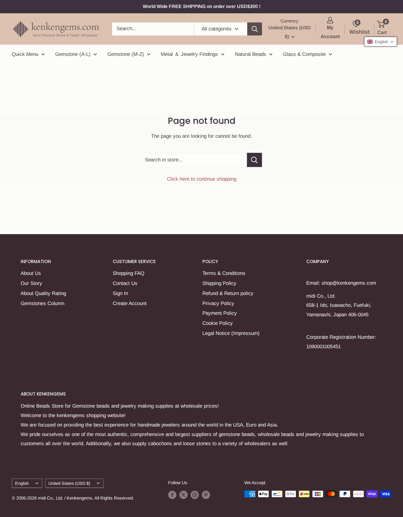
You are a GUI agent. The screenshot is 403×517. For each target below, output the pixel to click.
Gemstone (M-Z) (125, 54)
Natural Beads (250, 54)
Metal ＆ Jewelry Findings (189, 54)
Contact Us (125, 283)
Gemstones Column (42, 303)
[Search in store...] (254, 160)
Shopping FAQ (128, 273)
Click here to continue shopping (201, 179)
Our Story (31, 283)
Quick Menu (25, 54)
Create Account (130, 303)
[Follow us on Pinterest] (206, 494)
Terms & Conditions (223, 273)
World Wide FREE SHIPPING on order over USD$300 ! (202, 6)
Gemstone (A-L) (73, 54)
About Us (31, 273)
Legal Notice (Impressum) (231, 333)
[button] (380, 41)
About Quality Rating (43, 293)
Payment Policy (219, 313)
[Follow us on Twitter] (183, 494)
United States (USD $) (69, 483)
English (22, 483)
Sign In (120, 293)
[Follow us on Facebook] (172, 494)
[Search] (254, 28)
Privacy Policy (218, 303)
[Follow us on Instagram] (195, 494)
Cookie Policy (217, 323)
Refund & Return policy (227, 293)
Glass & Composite (304, 54)
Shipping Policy (219, 283)
